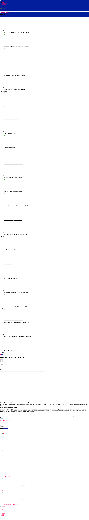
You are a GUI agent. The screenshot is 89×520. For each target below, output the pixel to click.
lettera (7, 417)
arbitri (4, 417)
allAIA (3, 417)
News (3, 2)
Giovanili (3, 5)
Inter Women (4, 4)
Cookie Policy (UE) (10, 518)
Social (3, 6)
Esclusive (3, 308)
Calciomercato (4, 3)
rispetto (9, 417)
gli (5, 417)
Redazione (2, 371)
